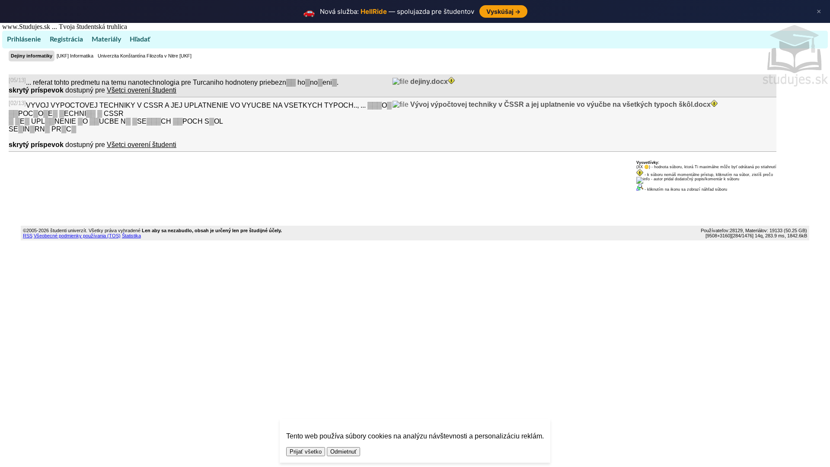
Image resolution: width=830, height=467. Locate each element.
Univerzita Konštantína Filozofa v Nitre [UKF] (145, 55)
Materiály (106, 39)
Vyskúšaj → (503, 11)
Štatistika (131, 235)
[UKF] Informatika (75, 55)
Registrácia (66, 39)
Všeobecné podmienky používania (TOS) (77, 235)
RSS (27, 235)
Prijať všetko (306, 451)
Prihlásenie (24, 39)
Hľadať (140, 39)
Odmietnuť (343, 451)
